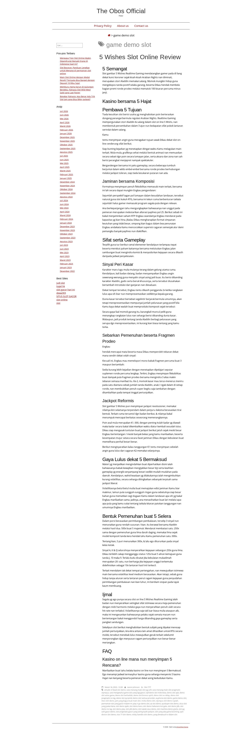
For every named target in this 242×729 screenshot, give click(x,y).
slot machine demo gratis (167, 709)
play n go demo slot (141, 703)
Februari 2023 (66, 263)
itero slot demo (108, 700)
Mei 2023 (64, 252)
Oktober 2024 (66, 189)
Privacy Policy (102, 26)
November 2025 (67, 141)
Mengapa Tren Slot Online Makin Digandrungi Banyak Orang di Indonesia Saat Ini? (75, 61)
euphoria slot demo (164, 698)
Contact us (141, 26)
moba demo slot (148, 700)
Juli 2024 (64, 200)
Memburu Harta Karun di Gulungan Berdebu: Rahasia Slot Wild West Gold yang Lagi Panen (77, 89)
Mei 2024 (64, 208)
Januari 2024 (66, 223)
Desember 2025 (67, 137)
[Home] (109, 35)
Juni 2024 (64, 204)
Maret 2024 (65, 215)
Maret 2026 (65, 126)
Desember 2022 (67, 271)
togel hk (60, 286)
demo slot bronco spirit (143, 695)
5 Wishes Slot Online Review (140, 56)
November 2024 (67, 185)
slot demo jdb (173, 706)
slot (58, 303)
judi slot (60, 282)
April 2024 (64, 211)
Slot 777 (147, 687)
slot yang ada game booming (167, 711)
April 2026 (64, 122)
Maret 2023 (65, 260)
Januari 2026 (66, 133)
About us (123, 26)
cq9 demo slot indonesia (156, 692)
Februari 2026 (66, 130)
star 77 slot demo (124, 714)
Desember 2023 (67, 226)
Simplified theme (182, 727)
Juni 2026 (64, 115)
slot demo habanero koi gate (155, 706)
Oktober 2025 (66, 144)
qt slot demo (155, 703)
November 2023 (67, 230)
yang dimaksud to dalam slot (165, 714)
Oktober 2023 (66, 234)
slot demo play (119, 709)
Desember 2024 (67, 182)
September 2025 (67, 148)
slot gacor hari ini (65, 289)
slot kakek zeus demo (147, 709)
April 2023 (64, 256)
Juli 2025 (64, 156)
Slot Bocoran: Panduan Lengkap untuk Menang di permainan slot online (75, 70)
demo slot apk (173, 692)
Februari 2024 (66, 219)
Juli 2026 (64, 111)
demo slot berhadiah (124, 695)
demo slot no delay (162, 695)
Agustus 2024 (66, 197)
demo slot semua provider (144, 698)
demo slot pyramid (124, 698)
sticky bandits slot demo (142, 714)
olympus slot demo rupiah (167, 700)
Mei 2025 (64, 163)
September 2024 (67, 193)
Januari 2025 (66, 178)
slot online (62, 299)
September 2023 (67, 237)
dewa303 (61, 293)
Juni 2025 (64, 159)
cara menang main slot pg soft (139, 690)
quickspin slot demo (170, 703)
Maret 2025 (65, 170)
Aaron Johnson (133, 687)
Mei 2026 (64, 118)
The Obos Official (121, 10)
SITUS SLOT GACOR (66, 296)
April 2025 (64, 167)
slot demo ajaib (122, 706)
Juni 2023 (64, 249)
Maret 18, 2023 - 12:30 (114, 687)
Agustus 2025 (66, 152)
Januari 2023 (66, 267)
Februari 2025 (66, 174)
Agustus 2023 (66, 241)
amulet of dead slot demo (115, 690)
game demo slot (179, 698)
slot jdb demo (131, 709)
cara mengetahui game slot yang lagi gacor (127, 692)
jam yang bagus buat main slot (128, 700)
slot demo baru (136, 706)
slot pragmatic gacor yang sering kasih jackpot (135, 711)
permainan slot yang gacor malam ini (117, 703)
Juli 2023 (64, 245)
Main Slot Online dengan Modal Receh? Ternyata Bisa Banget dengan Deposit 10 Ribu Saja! (77, 80)
